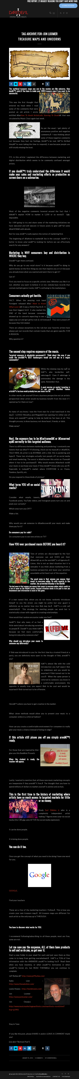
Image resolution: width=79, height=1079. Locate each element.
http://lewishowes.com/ (32, 989)
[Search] (49, 13)
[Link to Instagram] (66, 13)
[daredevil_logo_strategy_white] (18, 13)
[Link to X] (60, 13)
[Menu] (54, 13)
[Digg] (25, 84)
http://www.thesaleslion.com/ (21, 984)
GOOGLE (13, 891)
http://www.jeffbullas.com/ (33, 976)
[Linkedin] (29, 84)
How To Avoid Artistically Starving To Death (39, 115)
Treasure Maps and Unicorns (39, 39)
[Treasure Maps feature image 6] (39, 64)
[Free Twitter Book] (16, 84)
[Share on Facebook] (11, 84)
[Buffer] (43, 84)
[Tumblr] (47, 84)
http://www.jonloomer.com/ (20, 997)
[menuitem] (49, 13)
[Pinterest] (20, 84)
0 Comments (39, 1058)
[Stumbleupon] (38, 83)
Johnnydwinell (52, 1058)
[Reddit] (34, 84)
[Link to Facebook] (63, 13)
